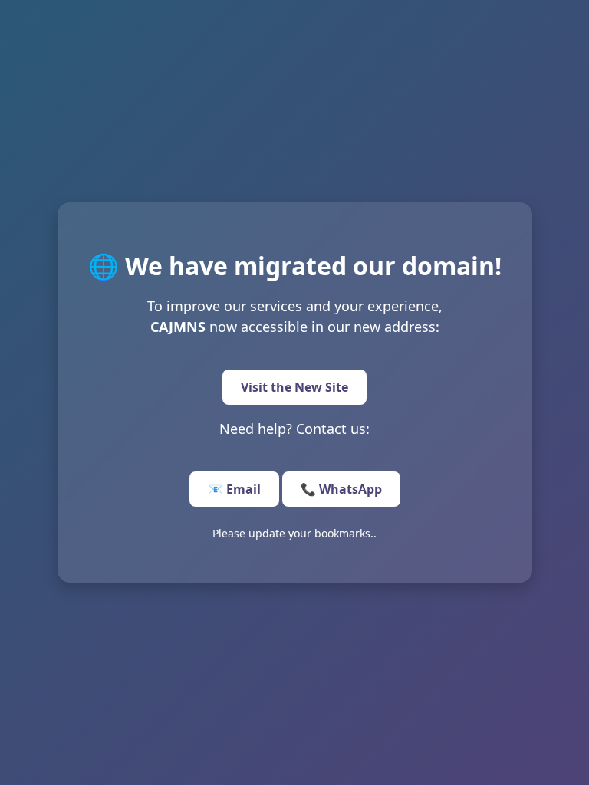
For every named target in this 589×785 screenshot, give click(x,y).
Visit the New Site (294, 387)
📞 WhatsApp (341, 489)
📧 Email (234, 489)
